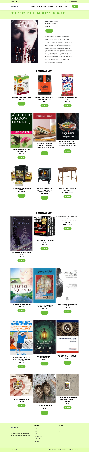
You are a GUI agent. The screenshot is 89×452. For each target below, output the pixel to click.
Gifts (38, 6)
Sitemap (76, 449)
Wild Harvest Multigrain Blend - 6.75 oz (21, 98)
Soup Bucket (50, 6)
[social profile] (17, 1)
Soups (65, 6)
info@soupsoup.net (73, 1)
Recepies (43, 6)
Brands (37, 428)
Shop (75, 6)
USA (67, 1)
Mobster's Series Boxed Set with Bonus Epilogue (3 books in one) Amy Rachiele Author (44, 240)
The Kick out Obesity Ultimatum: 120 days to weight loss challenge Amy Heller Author (21, 359)
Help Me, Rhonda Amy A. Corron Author (21, 304)
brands (33, 6)
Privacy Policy (70, 449)
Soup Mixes (59, 6)
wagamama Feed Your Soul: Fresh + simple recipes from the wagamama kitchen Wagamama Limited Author (67, 143)
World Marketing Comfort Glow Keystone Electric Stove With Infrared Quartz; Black (44, 190)
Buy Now (49, 31)
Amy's (56, 21)
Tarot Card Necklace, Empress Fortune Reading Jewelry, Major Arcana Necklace (67, 399)
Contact (54, 449)
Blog (70, 6)
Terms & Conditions (61, 449)
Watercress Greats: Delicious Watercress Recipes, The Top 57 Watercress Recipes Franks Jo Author (44, 145)
